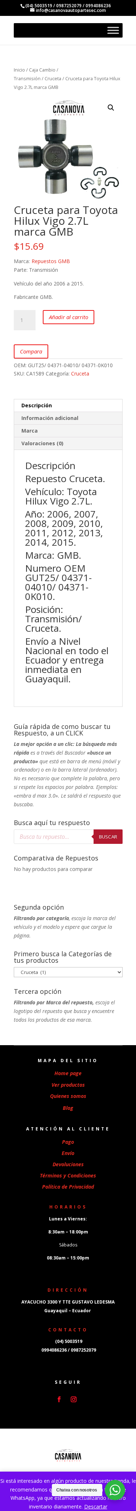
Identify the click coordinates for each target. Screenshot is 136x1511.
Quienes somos (68, 1096)
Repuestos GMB (51, 261)
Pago (68, 1141)
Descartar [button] (95, 1506)
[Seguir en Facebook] (59, 1399)
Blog (68, 1107)
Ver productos (68, 1084)
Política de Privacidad (68, 1186)
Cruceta (53, 78)
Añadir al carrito (68, 317)
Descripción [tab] (36, 405)
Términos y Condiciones (68, 1175)
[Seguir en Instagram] (73, 1399)
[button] (111, 107)
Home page (68, 1073)
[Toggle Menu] (113, 30)
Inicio (19, 69)
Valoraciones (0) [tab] (42, 443)
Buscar (108, 836)
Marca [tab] (29, 430)
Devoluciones (68, 1164)
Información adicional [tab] (49, 418)
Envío (68, 1153)
